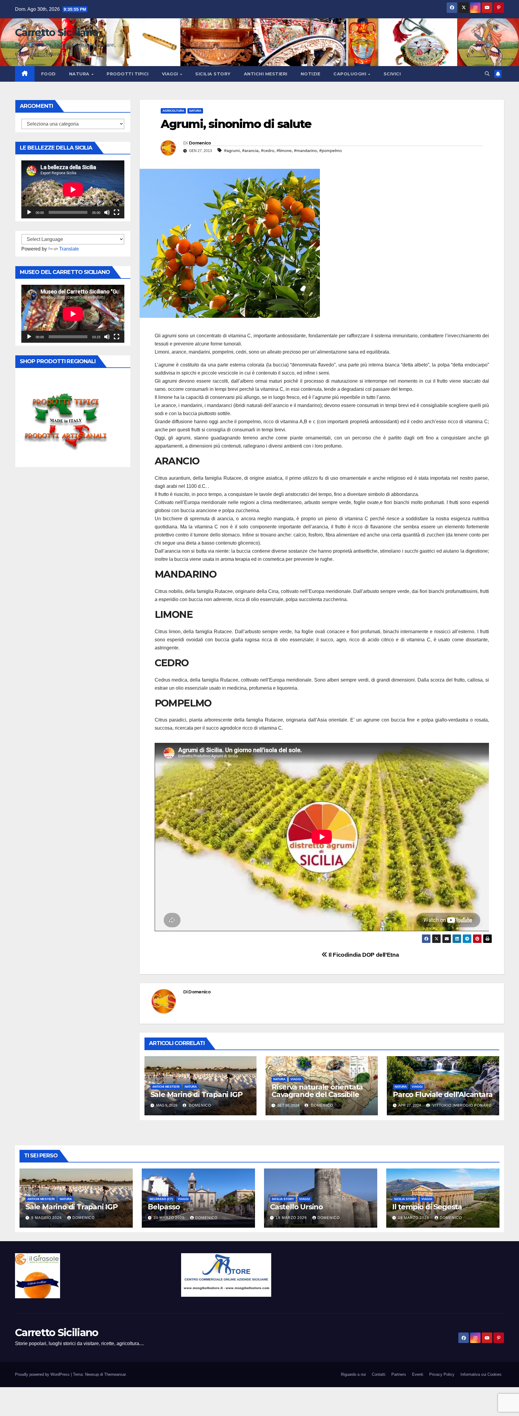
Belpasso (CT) (161, 1199)
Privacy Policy (441, 1374)
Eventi (417, 1374)
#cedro (267, 150)
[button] (487, 73)
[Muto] (107, 212)
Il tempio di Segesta (427, 1206)
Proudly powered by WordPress (43, 1374)
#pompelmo (330, 150)
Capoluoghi (350, 74)
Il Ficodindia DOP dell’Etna (363, 955)
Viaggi (171, 74)
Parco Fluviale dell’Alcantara (442, 1094)
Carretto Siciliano (56, 32)
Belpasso (164, 1206)
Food (48, 74)
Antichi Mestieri (265, 74)
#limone (284, 150)
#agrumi (232, 150)
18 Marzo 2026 (292, 1218)
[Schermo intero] (117, 212)
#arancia (250, 150)
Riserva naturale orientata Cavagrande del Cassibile (317, 1091)
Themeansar (115, 1374)
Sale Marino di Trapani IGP (196, 1094)
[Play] (29, 212)
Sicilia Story (213, 74)
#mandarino (305, 150)
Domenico (200, 143)
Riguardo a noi (353, 1374)
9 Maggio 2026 (47, 1218)
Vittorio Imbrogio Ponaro (461, 1105)
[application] (72, 189)
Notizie (310, 74)
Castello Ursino (296, 1206)
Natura (80, 74)
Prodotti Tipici (128, 74)
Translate (69, 248)
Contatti (378, 1374)
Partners (398, 1374)
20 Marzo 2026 (169, 1218)
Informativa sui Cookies (481, 1374)
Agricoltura (173, 110)
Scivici (392, 74)
